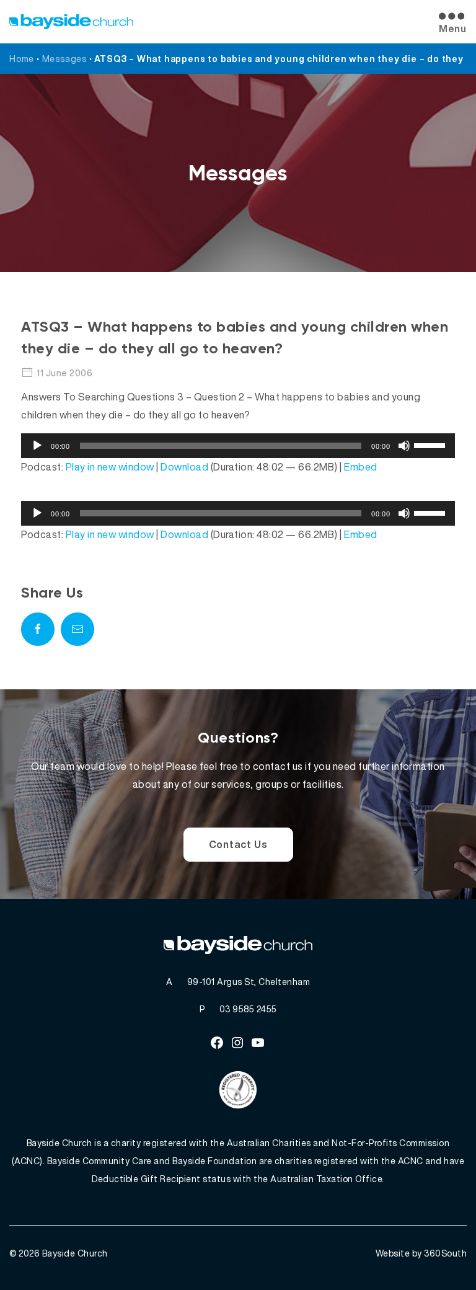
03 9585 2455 (248, 1008)
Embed (360, 466)
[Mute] (404, 446)
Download (184, 466)
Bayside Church (75, 1253)
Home (21, 58)
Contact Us (238, 844)
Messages (64, 58)
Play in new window (110, 466)
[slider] (431, 444)
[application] (238, 445)
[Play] (37, 446)
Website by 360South (421, 1253)
